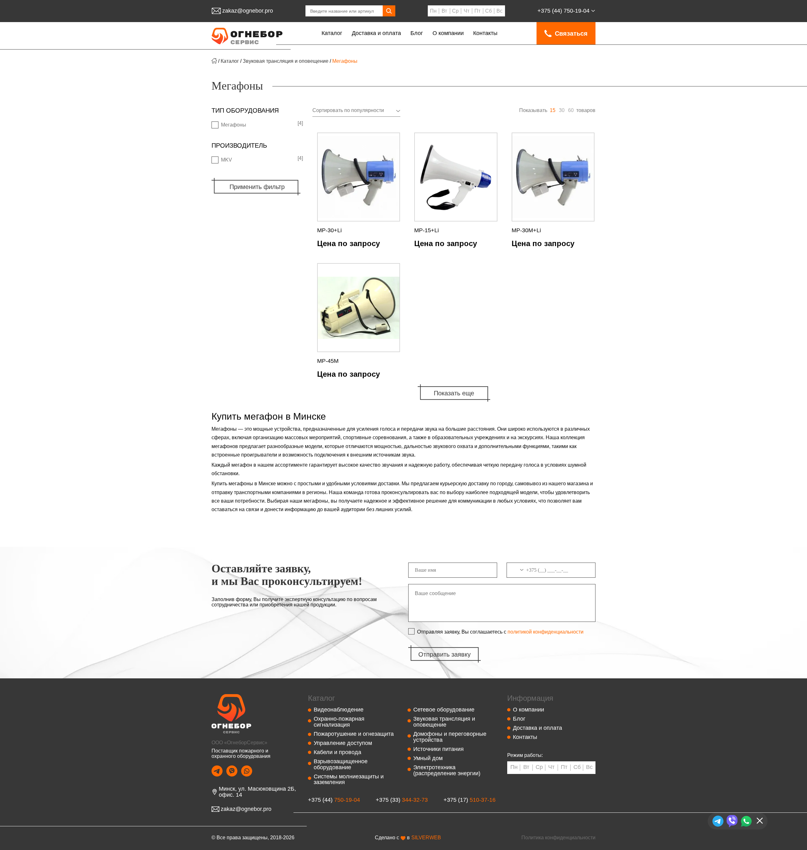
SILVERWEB (426, 837)
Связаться (571, 33)
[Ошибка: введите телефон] (551, 572)
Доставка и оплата (376, 33)
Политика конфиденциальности (558, 837)
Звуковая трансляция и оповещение (285, 61)
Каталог (332, 33)
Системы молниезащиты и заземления (349, 779)
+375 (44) (563, 11)
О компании (448, 33)
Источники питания (438, 749)
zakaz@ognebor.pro (247, 11)
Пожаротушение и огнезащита (354, 734)
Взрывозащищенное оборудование (341, 764)
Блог (416, 33)
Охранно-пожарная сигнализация (339, 722)
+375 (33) (402, 800)
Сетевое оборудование (443, 709)
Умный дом (428, 758)
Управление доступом (343, 743)
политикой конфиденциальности (544, 632)
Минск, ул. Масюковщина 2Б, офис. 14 (257, 792)
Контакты (485, 33)
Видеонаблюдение (338, 709)
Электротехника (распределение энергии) (446, 770)
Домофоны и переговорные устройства (449, 737)
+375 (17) (470, 800)
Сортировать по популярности (348, 110)
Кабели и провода (337, 752)
